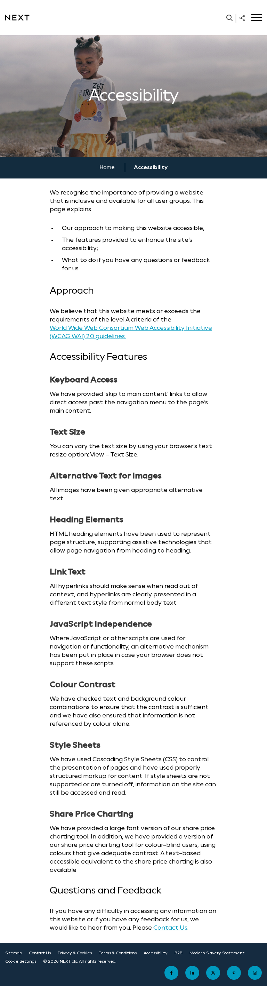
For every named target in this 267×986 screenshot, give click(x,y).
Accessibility (156, 953)
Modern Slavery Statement (216, 953)
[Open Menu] (256, 17)
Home (107, 167)
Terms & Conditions (118, 953)
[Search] (229, 18)
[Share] (242, 18)
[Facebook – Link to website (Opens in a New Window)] (171, 973)
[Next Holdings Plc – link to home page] (17, 17)
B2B (179, 953)
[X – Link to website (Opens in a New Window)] (213, 973)
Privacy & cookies (75, 953)
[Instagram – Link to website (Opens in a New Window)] (255, 973)
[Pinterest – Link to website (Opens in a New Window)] (234, 973)
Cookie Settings (20, 961)
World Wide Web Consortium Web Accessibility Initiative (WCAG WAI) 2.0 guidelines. (131, 332)
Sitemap (13, 953)
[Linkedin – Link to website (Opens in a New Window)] (192, 973)
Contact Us (170, 928)
